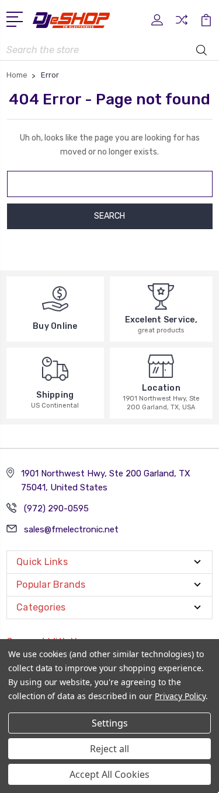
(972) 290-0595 (56, 508)
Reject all (109, 748)
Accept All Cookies (109, 774)
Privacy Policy (180, 695)
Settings (110, 723)
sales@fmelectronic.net (71, 529)
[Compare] (181, 23)
